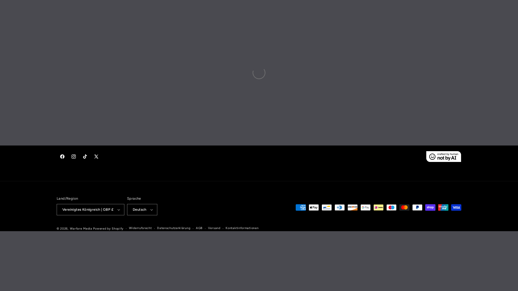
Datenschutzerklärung (173, 228)
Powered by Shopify (108, 228)
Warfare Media (81, 228)
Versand (214, 228)
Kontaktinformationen (242, 228)
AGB (199, 228)
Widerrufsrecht (140, 228)
